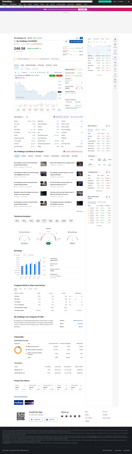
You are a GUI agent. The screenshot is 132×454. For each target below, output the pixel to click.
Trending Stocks (93, 172)
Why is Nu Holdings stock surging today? (62, 163)
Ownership (27, 68)
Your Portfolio (88, 418)
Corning (59, 385)
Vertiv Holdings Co (75, 385)
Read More (17, 326)
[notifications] (126, 1)
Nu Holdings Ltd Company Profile (29, 317)
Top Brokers (91, 156)
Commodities (96, 38)
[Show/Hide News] (48, 72)
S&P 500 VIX (91, 65)
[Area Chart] (18, 72)
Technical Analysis (22, 216)
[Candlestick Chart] (15, 72)
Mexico (81, 326)
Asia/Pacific (65, 6)
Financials (41, 65)
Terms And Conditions (107, 450)
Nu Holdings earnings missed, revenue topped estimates (61, 173)
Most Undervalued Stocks (93, 197)
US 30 (89, 60)
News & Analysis (31, 65)
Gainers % (97, 129)
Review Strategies (55, 58)
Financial (80, 323)
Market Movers (92, 126)
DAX (89, 67)
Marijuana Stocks (42, 6)
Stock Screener (70, 4)
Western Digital (32, 385)
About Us (105, 411)
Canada (10, 6)
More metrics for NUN (77, 117)
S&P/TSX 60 (91, 58)
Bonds (102, 38)
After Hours (16, 6)
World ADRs (27, 6)
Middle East (59, 6)
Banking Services (78, 320)
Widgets (87, 421)
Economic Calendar (61, 4)
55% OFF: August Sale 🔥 (104, 1)
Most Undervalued (92, 202)
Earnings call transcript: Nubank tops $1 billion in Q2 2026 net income (62, 193)
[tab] (17, 221)
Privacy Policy (118, 450)
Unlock (38, 310)
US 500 (89, 63)
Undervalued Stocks (87, 6)
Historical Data (35, 68)
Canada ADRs (35, 6)
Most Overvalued (102, 202)
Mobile (87, 414)
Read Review (109, 165)
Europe (54, 6)
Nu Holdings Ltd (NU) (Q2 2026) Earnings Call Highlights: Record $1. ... (26, 173)
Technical (49, 65)
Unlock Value (78, 48)
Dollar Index (90, 70)
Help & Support (107, 418)
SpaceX (17, 385)
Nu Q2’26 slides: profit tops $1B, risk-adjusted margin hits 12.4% (61, 183)
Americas (49, 6)
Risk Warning (126, 450)
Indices (89, 38)
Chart (22, 65)
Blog (86, 411)
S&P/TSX (90, 55)
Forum (55, 65)
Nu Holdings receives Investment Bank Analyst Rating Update (25, 164)
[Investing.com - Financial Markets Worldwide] (8, 1)
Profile (21, 68)
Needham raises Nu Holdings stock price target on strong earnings (26, 193)
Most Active (90, 129)
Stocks (5, 6)
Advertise (105, 414)
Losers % (104, 129)
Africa (70, 6)
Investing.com (21, 206)
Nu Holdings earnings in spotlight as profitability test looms (61, 203)
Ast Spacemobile (47, 385)
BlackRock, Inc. (19, 369)
